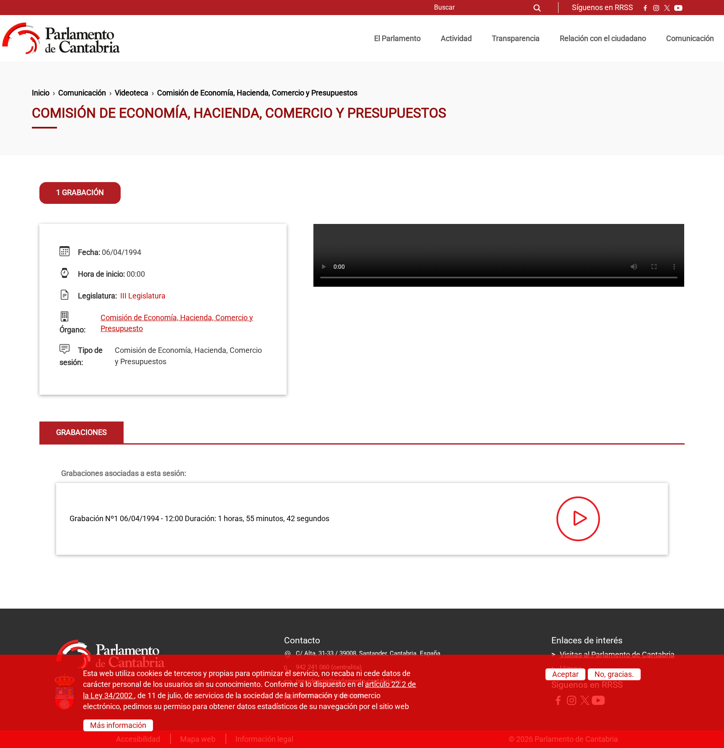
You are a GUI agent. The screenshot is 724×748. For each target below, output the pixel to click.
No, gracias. (614, 674)
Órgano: (72, 330)
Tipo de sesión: (81, 356)
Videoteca (131, 93)
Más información (118, 725)
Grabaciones (81, 432)
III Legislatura (142, 296)
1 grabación (80, 192)
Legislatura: (96, 296)
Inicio (40, 93)
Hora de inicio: (100, 274)
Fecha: (88, 252)
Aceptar (565, 674)
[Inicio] (64, 39)
